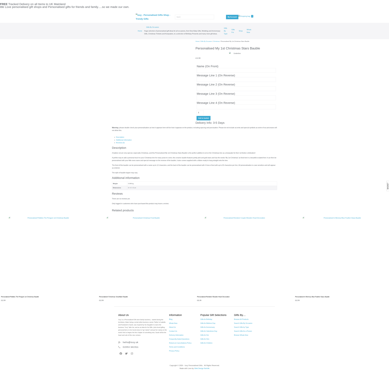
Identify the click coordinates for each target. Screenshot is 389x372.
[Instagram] (131, 353)
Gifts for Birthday (206, 319)
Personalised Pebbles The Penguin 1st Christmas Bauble (20, 297)
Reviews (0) (120, 143)
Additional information (124, 140)
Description (120, 137)
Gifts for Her (204, 335)
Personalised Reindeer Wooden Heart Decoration (213, 297)
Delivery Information (176, 335)
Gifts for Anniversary (207, 327)
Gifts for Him (204, 339)
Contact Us (173, 331)
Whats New (249, 31)
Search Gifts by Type (241, 327)
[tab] (196, 137)
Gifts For (233, 31)
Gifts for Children (206, 343)
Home (140, 31)
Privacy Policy (174, 351)
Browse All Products (241, 319)
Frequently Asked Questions (179, 339)
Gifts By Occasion (152, 27)
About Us (172, 327)
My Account (232, 17)
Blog (170, 319)
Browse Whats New (241, 335)
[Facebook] (120, 353)
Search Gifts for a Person (243, 331)
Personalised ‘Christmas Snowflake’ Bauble (113, 297)
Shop (241, 31)
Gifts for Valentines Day (208, 331)
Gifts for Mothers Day (207, 323)
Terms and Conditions (177, 347)
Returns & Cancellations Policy (180, 343)
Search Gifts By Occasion (243, 323)
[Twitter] (126, 353)
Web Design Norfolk (201, 368)
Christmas (216, 41)
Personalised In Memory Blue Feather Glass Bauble (312, 297)
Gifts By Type (225, 31)
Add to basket (203, 118)
